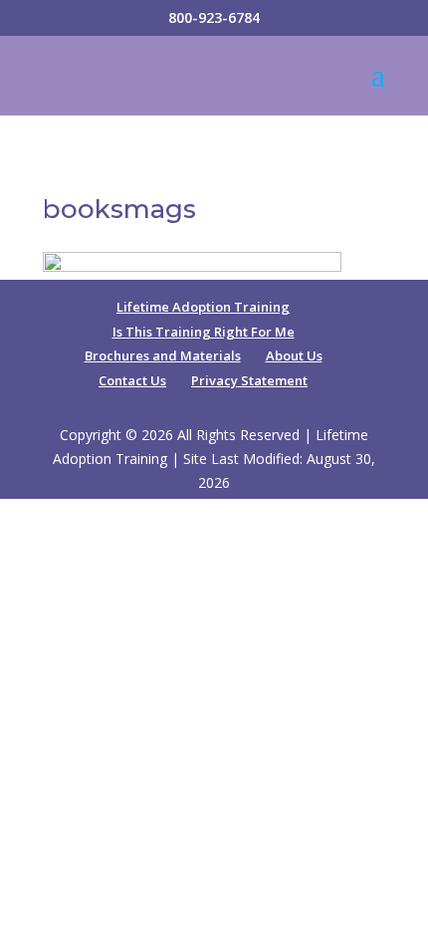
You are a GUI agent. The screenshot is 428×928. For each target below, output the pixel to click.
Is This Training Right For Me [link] (203, 332)
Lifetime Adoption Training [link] (203, 307)
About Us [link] (294, 355)
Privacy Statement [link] (249, 380)
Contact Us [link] (132, 380)
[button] (378, 88)
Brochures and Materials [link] (163, 355)
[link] (192, 266)
